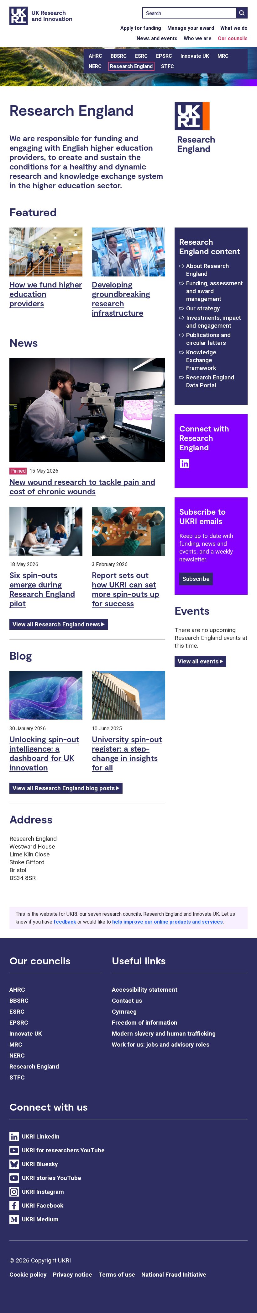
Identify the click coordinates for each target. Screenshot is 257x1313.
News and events (157, 38)
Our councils (233, 38)
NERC (95, 66)
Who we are (198, 38)
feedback (65, 922)
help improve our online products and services (167, 922)
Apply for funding (140, 28)
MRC (223, 56)
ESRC (141, 56)
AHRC (95, 56)
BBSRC (119, 56)
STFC (167, 66)
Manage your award (190, 28)
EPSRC (164, 56)
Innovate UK (195, 56)
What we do (234, 28)
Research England (131, 66)
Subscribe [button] (196, 578)
